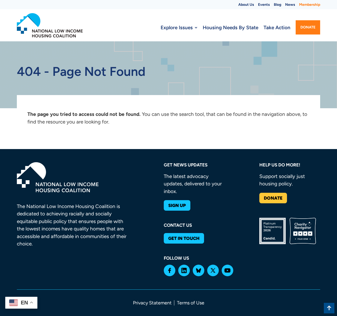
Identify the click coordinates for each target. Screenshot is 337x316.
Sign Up (177, 205)
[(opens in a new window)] (169, 270)
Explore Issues (177, 27)
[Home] (50, 25)
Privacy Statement (152, 302)
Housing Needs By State (230, 27)
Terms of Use (190, 302)
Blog (277, 4)
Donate (307, 27)
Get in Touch (184, 238)
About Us (246, 4)
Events (264, 4)
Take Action (277, 27)
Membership (309, 4)
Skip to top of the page (329, 308)
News (290, 4)
